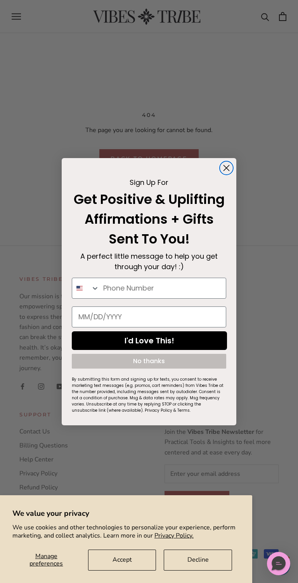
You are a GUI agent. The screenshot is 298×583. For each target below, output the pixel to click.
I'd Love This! (149, 340)
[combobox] (85, 288)
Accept (122, 559)
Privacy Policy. (174, 535)
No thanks (149, 361)
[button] (278, 563)
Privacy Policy (158, 410)
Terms (183, 410)
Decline (198, 559)
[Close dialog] (226, 168)
